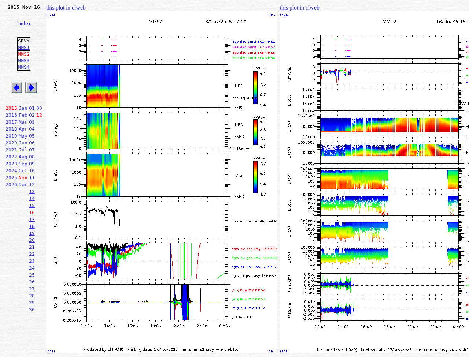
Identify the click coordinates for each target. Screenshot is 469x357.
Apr (23, 129)
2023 (11, 163)
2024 (11, 170)
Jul (23, 150)
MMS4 (24, 67)
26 (32, 282)
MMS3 (24, 60)
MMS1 (24, 47)
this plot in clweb (66, 7)
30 (32, 309)
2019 (11, 136)
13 (32, 191)
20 (32, 240)
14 (32, 198)
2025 (11, 177)
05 (32, 136)
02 (32, 115)
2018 (11, 129)
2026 (11, 184)
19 (32, 233)
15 (32, 205)
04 (32, 129)
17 (32, 219)
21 (32, 247)
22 (32, 254)
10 (32, 170)
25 (32, 275)
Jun (23, 143)
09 (32, 163)
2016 (11, 115)
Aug (23, 156)
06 (32, 143)
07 (32, 150)
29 (32, 302)
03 (32, 122)
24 (32, 268)
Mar (23, 122)
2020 (11, 143)
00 (39, 108)
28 (32, 295)
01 (32, 108)
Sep (23, 163)
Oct (23, 170)
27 (32, 289)
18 (32, 226)
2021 (11, 150)
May (23, 136)
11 (32, 177)
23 (32, 261)
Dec (23, 184)
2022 (11, 156)
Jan (23, 108)
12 (32, 184)
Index (23, 23)
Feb (23, 115)
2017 (11, 122)
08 (32, 156)
